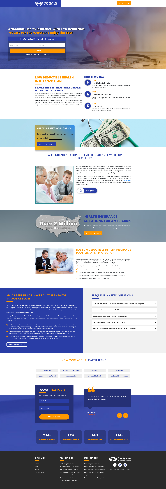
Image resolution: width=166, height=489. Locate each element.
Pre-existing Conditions (71, 370)
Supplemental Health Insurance (93, 475)
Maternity (92, 3)
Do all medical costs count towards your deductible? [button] (110, 316)
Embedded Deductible (95, 376)
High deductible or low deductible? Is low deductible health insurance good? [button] (118, 304)
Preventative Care (71, 376)
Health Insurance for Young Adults (94, 478)
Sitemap (37, 469)
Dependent (119, 370)
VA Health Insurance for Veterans (70, 475)
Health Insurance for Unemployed (94, 472)
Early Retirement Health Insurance (94, 469)
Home (37, 464)
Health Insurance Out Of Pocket (69, 466)
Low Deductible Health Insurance (69, 469)
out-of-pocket (127, 180)
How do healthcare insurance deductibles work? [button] (109, 310)
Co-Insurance (95, 370)
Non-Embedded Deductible (119, 376)
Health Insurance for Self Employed (94, 466)
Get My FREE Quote (46, 144)
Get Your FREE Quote (17, 344)
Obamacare (47, 370)
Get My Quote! (54, 417)
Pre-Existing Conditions (67, 464)
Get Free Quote (124, 3)
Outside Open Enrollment (91, 464)
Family (83, 3)
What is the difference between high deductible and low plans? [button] (114, 328)
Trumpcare (102, 3)
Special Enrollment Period (47, 376)
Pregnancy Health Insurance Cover (70, 472)
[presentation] (119, 415)
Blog (111, 3)
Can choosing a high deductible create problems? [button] (109, 322)
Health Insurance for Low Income (69, 478)
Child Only (74, 3)
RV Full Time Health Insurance (68, 480)
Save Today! (36, 51)
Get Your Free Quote (93, 233)
